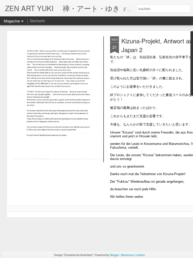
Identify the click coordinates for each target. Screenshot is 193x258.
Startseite (37, 20)
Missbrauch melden (133, 255)
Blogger (114, 255)
